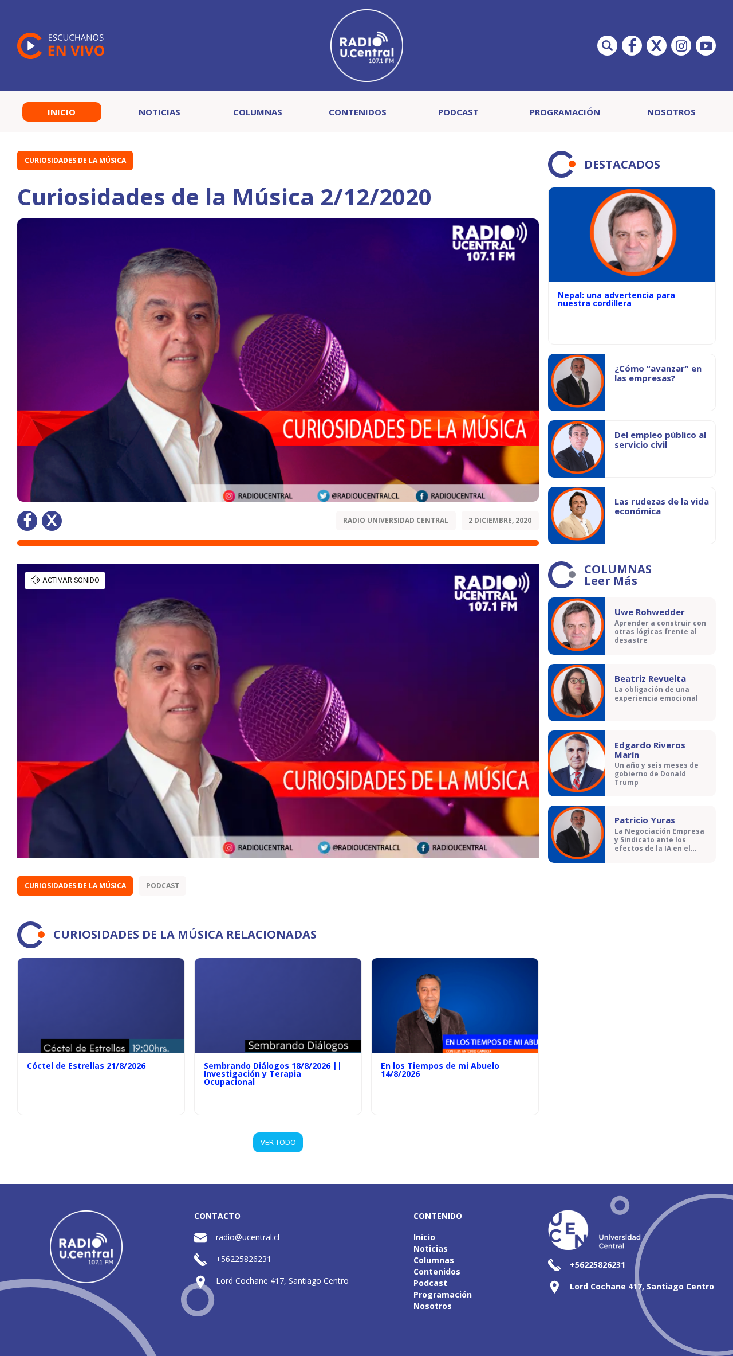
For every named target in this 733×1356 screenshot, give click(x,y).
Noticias (159, 112)
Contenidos (358, 112)
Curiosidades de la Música (75, 160)
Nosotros (671, 112)
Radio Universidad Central (395, 520)
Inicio (62, 112)
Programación (565, 112)
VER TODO (278, 1142)
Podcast (458, 112)
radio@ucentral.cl (247, 1237)
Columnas (257, 112)
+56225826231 (243, 1258)
